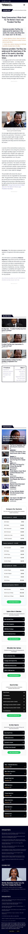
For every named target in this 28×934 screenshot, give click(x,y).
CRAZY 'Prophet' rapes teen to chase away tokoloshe (14, 918)
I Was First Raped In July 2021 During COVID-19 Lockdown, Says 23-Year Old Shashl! (12, 903)
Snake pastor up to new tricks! (8, 920)
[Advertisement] (14, 96)
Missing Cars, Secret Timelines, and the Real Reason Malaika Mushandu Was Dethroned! (13, 833)
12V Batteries (6, 695)
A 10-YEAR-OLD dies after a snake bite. (10, 916)
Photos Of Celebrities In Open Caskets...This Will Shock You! (12, 913)
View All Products (14, 675)
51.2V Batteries (6, 710)
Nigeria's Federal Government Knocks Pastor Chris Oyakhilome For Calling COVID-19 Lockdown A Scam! (13, 856)
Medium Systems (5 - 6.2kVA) (10, 543)
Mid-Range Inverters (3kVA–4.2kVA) (11, 704)
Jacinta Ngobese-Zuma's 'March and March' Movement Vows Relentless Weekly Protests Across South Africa (14, 40)
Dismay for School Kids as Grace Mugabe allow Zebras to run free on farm (12, 853)
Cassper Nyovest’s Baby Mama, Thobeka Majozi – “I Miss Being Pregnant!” (13, 907)
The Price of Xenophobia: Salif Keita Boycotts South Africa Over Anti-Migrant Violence (13, 837)
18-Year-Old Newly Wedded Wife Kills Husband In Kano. (13, 860)
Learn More (11, 931)
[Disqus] (14, 403)
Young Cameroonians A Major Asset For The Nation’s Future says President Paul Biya (13, 186)
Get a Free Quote (14, 639)
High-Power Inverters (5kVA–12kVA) (11, 707)
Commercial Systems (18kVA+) (11, 584)
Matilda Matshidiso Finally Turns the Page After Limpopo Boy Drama (12, 843)
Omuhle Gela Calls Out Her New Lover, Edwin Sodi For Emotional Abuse (14, 910)
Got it (18, 931)
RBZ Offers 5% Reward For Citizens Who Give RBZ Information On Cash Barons (13, 847)
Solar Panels (6, 692)
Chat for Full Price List (14, 715)
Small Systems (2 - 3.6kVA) (10, 517)
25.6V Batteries (7, 698)
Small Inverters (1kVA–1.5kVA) (10, 701)
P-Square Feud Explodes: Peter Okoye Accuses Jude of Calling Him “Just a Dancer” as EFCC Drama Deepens (14, 840)
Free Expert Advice (14, 601)
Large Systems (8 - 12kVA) (10, 565)
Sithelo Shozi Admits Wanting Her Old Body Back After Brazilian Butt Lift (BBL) (14, 900)
